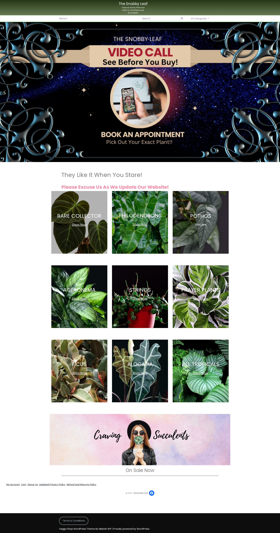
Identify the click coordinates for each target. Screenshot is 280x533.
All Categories (199, 18)
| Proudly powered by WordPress (130, 529)
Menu (62, 18)
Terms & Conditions (73, 520)
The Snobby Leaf (133, 3)
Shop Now (79, 225)
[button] (140, 92)
